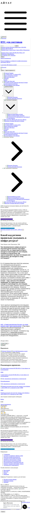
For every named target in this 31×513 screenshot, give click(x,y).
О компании (7, 454)
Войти (2, 56)
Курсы (5, 473)
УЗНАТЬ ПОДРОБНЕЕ (7, 219)
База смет (6, 471)
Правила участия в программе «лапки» (14, 463)
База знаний (7, 470)
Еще (2, 425)
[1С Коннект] (8, 55)
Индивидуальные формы (10, 479)
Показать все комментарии (11, 425)
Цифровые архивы (8, 480)
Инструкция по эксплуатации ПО (12, 461)
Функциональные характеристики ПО (13, 462)
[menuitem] (6, 351)
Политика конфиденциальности (12, 457)
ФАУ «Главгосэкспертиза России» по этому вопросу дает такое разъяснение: (14, 325)
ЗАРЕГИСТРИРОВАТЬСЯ (8, 228)
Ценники (6, 482)
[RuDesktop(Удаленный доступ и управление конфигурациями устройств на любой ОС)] (7, 54)
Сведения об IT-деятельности (11, 465)
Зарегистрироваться (10, 70)
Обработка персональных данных (12, 459)
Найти (16, 45)
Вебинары (6, 474)
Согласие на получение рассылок (12, 458)
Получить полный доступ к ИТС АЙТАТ (11, 229)
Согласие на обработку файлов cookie (13, 455)
